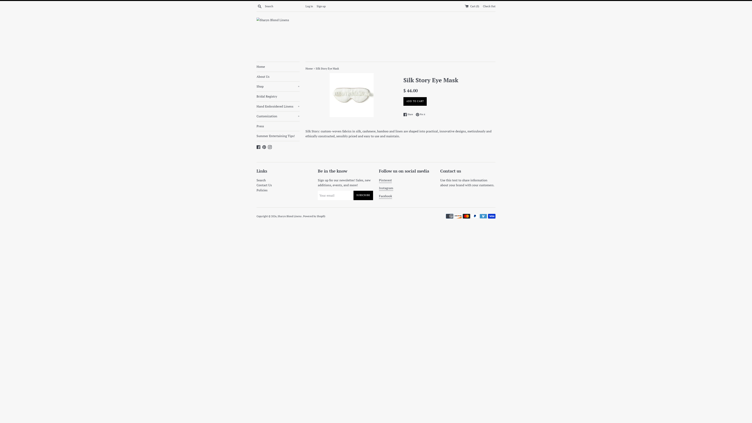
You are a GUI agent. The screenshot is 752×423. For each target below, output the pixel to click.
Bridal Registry (267, 96)
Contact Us (264, 185)
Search (261, 180)
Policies (262, 190)
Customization (278, 116)
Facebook (385, 196)
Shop (278, 86)
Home (261, 66)
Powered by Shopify (314, 216)
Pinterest (385, 180)
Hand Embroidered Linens (278, 106)
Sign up (321, 6)
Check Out (489, 6)
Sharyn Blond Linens (290, 216)
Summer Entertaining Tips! (276, 136)
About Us (263, 76)
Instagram (386, 188)
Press (260, 126)
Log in (309, 6)
